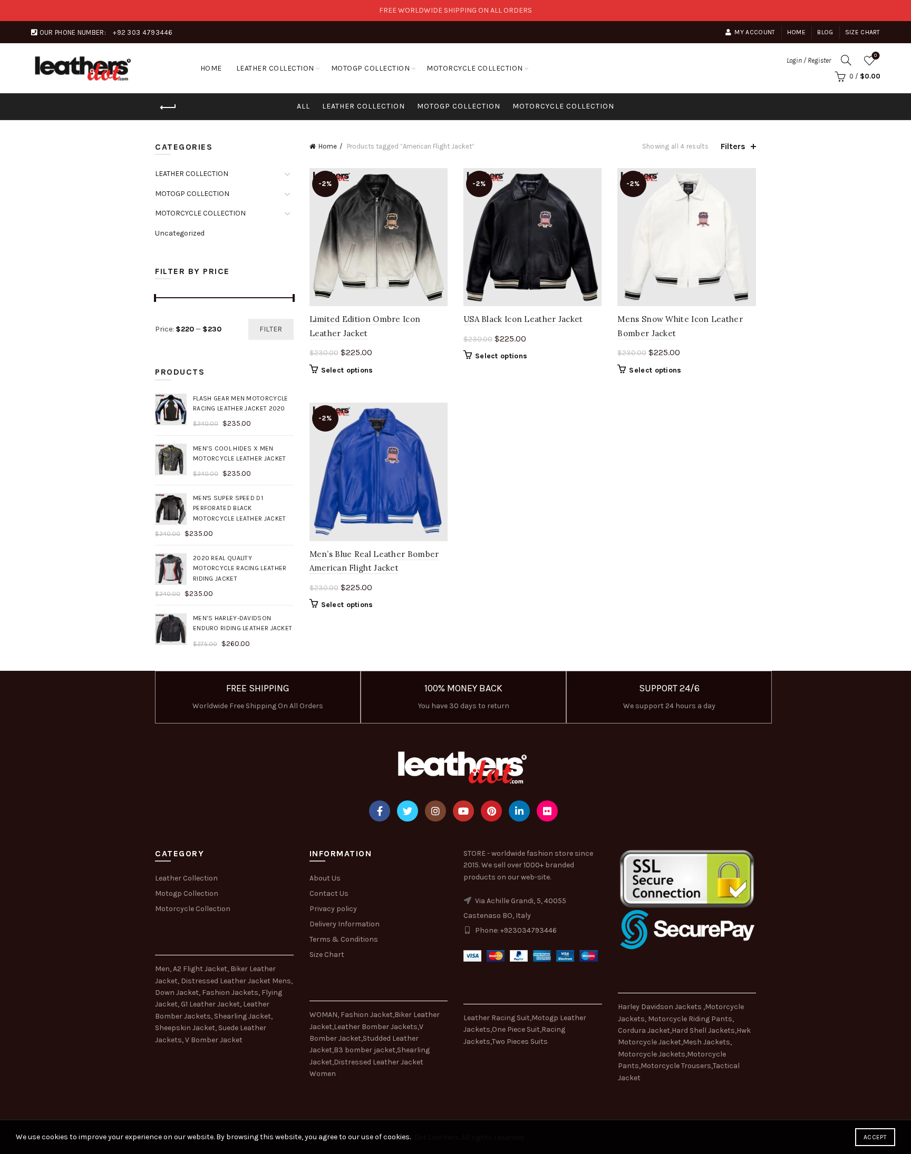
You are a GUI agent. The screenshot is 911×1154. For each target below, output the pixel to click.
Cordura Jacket (644, 1030)
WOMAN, (324, 1014)
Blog (825, 32)
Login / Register (809, 60)
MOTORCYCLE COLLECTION (475, 68)
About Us (325, 878)
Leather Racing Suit (496, 1017)
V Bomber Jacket (214, 1039)
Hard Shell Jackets (703, 1030)
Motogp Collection (186, 893)
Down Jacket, (177, 992)
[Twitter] (407, 811)
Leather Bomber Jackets (376, 1026)
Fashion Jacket (367, 1014)
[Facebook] (379, 811)
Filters (733, 146)
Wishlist (875, 55)
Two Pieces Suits (520, 1041)
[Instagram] (435, 811)
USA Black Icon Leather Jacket (523, 319)
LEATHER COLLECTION (275, 68)
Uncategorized (180, 233)
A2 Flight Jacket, (201, 968)
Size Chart (862, 32)
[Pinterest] (491, 811)
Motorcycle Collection (192, 908)
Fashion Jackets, (231, 992)
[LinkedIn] (519, 811)
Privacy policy (333, 908)
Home (796, 32)
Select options (347, 370)
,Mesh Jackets (705, 1042)
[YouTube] (463, 811)
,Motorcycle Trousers (675, 1065)
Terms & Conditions (343, 939)
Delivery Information (344, 924)
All (303, 106)
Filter (271, 329)
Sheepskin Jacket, (186, 1027)
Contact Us (328, 893)
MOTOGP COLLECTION (370, 68)
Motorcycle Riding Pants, (691, 1018)
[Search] (846, 60)
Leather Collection (186, 878)
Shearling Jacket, (243, 1016)
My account (754, 32)
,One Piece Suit (515, 1029)
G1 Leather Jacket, (211, 1004)
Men (162, 968)
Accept (875, 1137)
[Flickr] (547, 811)
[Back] (168, 107)
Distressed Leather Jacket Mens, (237, 980)
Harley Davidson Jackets (660, 1006)
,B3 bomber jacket (363, 1049)
